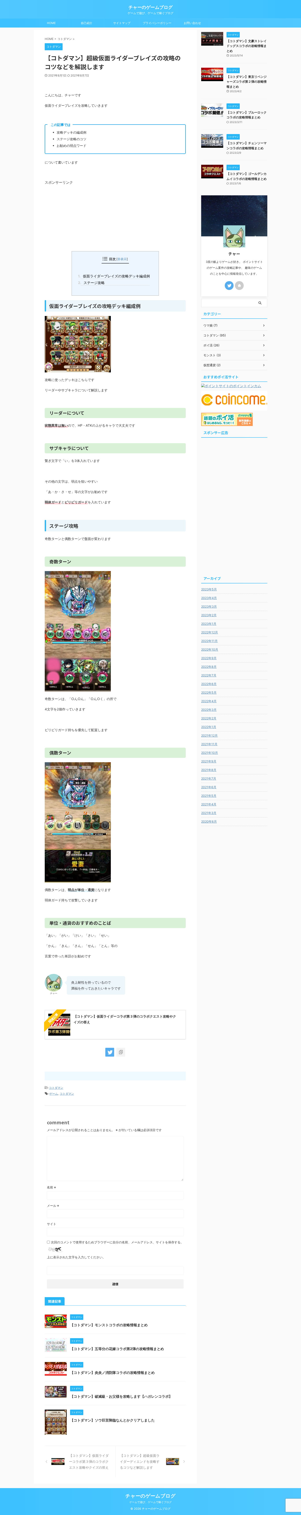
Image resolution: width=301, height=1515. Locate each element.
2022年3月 (209, 710)
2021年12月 (209, 735)
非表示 (122, 259)
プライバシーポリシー (157, 23)
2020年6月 (209, 821)
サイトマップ (121, 23)
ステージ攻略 (92, 282)
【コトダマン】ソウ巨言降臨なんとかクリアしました (112, 1420)
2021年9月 (208, 761)
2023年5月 (209, 589)
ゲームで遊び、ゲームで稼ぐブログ (150, 1502)
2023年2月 (209, 615)
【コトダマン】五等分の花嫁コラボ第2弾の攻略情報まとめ (117, 1349)
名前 (51, 1187)
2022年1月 (208, 727)
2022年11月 (209, 641)
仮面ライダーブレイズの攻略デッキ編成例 (115, 276)
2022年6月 (209, 684)
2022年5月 (209, 692)
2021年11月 (209, 744)
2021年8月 (208, 770)
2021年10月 (209, 753)
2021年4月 (208, 804)
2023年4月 (209, 598)
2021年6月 (208, 787)
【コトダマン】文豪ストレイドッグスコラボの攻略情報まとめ (247, 46)
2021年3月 (208, 813)
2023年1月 (208, 624)
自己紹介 (86, 23)
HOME (51, 23)
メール (53, 1205)
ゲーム (53, 1093)
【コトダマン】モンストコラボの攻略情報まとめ (109, 1325)
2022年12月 (209, 632)
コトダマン (56, 1087)
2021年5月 (208, 796)
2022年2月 (208, 718)
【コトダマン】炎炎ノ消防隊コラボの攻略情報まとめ (112, 1372)
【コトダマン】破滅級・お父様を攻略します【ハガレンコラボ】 (121, 1396)
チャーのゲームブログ (150, 7)
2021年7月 (208, 778)
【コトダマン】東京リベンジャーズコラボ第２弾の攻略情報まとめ (247, 81)
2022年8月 (209, 667)
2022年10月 (209, 649)
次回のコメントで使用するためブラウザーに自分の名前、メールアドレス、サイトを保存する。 (117, 1242)
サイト (51, 1224)
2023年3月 (209, 606)
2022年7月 (208, 675)
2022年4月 (209, 701)
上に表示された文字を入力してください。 (76, 1257)
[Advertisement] (115, 216)
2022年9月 (209, 658)
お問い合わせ (192, 23)
